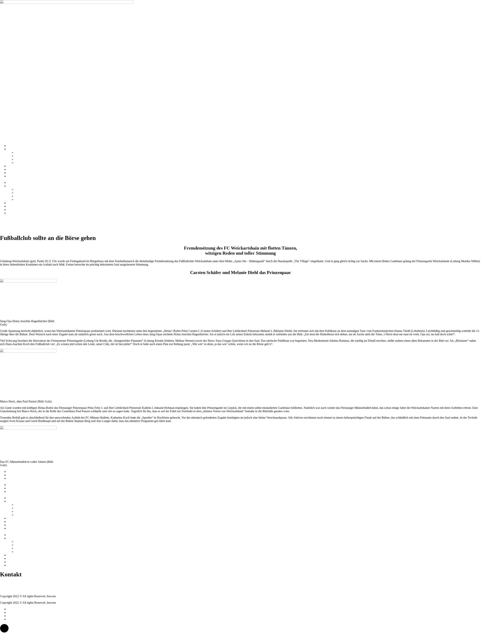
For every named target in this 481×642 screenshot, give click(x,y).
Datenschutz (15, 475)
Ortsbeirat (21, 155)
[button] (4, 628)
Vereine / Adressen (26, 152)
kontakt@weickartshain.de (16, 589)
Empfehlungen (16, 169)
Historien (13, 166)
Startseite (13, 145)
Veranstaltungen (17, 176)
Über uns (13, 149)
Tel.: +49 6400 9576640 (14, 583)
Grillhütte (20, 159)
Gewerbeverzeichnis (27, 162)
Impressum (14, 471)
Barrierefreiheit (16, 478)
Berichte (12, 172)
